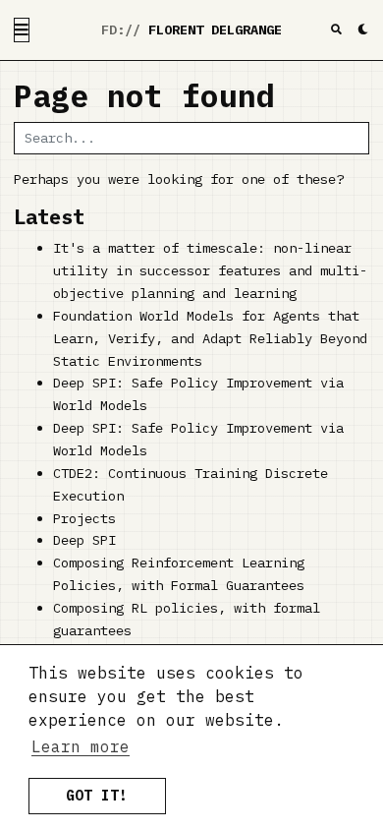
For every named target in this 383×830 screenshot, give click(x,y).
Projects (84, 518)
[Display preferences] (362, 30)
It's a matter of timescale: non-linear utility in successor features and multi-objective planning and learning (210, 270)
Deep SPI (84, 540)
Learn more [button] (80, 746)
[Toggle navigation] (21, 30)
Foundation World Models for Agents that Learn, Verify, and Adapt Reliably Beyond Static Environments (210, 338)
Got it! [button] (97, 795)
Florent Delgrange (215, 29)
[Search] (336, 30)
